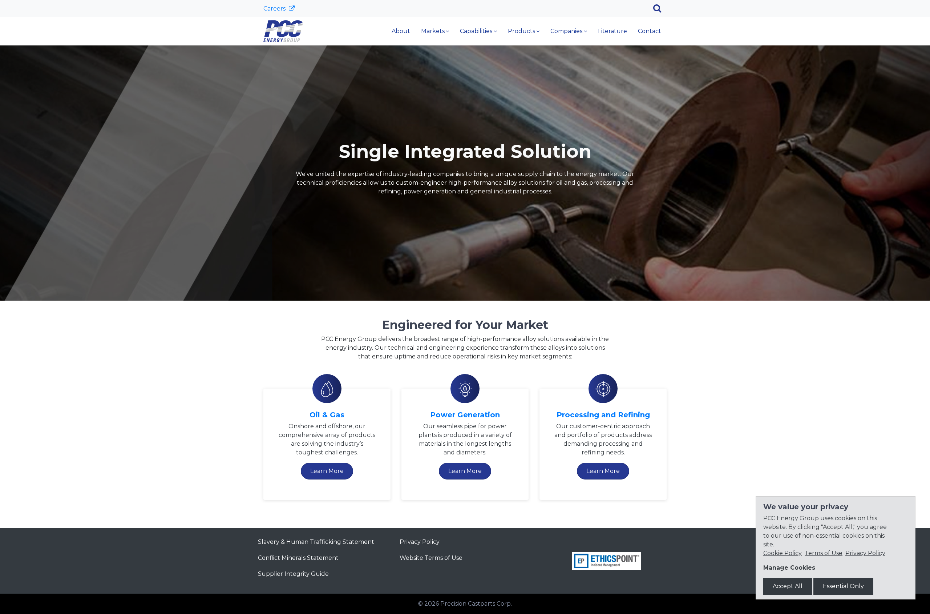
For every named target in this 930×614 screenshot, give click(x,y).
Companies (566, 31)
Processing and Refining (603, 414)
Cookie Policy (782, 553)
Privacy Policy (420, 541)
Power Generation (465, 414)
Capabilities (476, 31)
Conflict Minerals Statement (298, 557)
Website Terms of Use (431, 557)
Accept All (787, 586)
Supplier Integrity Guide (293, 573)
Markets (433, 31)
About (401, 31)
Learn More (327, 470)
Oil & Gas (327, 414)
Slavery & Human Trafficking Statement (316, 541)
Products (521, 31)
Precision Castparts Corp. (476, 603)
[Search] (660, 8)
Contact (649, 31)
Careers (275, 8)
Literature (612, 31)
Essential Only (843, 586)
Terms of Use (823, 553)
